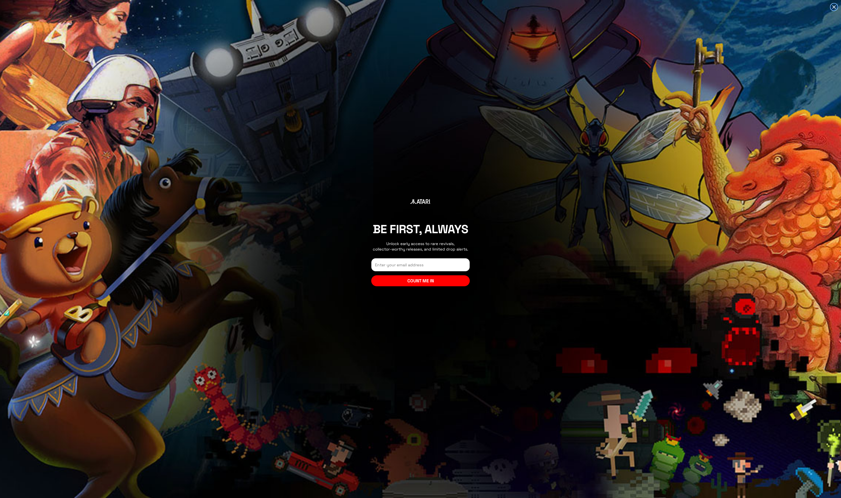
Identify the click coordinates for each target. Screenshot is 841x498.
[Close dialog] (833, 7)
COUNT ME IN (420, 281)
